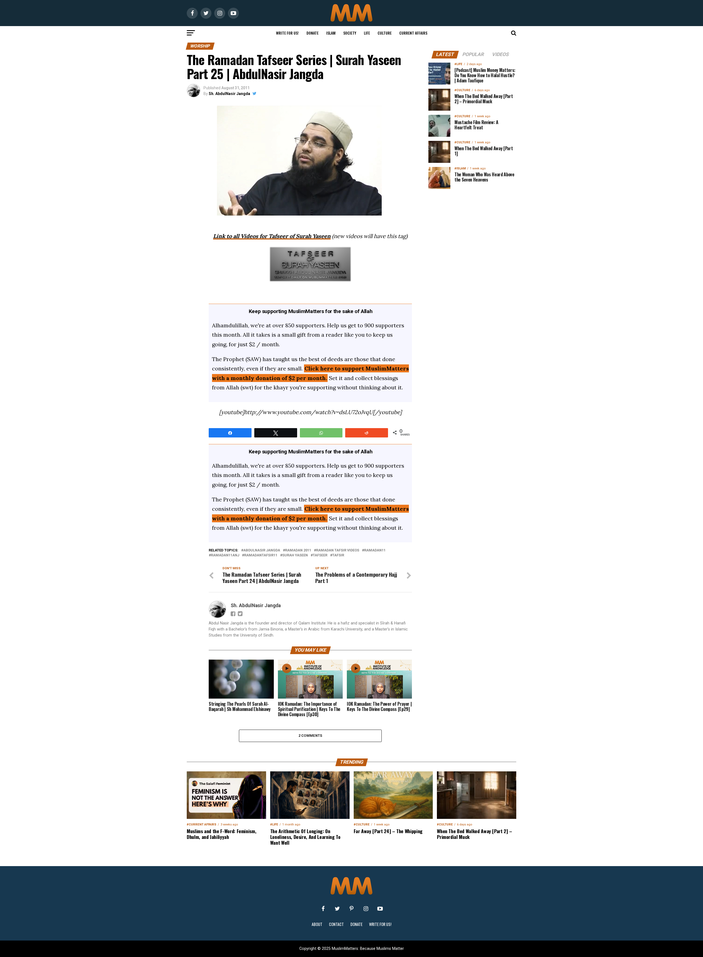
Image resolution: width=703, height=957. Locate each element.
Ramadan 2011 (298, 550)
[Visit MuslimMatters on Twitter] (337, 908)
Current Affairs (413, 33)
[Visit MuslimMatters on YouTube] (380, 908)
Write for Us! (287, 33)
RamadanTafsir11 (260, 555)
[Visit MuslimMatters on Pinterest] (351, 908)
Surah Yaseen (295, 555)
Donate (312, 33)
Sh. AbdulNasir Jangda (229, 93)
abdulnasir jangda (261, 550)
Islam (331, 33)
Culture (385, 33)
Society (349, 33)
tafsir (338, 555)
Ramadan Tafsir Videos (337, 550)
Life (367, 33)
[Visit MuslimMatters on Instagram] (365, 908)
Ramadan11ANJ (225, 555)
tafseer (320, 555)
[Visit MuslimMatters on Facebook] (322, 908)
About (317, 924)
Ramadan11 (375, 550)
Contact (336, 924)
